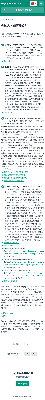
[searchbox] (22, 10)
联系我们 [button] (24, 384)
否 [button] (34, 353)
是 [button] (27, 353)
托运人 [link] (12, 20)
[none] (11, 3)
